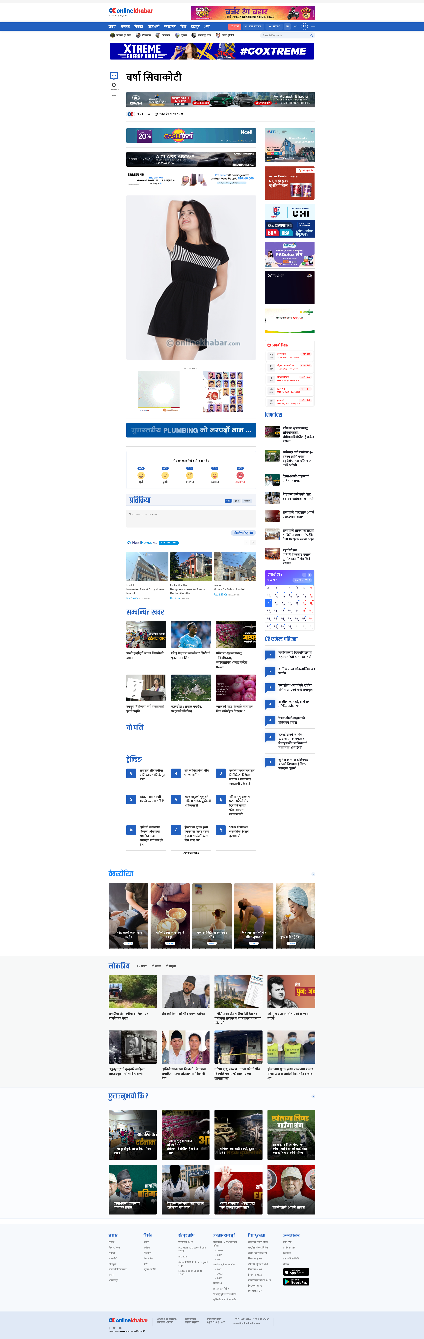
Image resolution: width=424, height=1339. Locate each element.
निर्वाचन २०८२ (255, 1275)
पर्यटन (147, 1248)
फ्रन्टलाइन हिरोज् (221, 1289)
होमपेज (112, 26)
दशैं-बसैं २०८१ (255, 1291)
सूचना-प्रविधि (150, 1269)
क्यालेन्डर (275, 574)
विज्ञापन (287, 1253)
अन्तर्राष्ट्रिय (113, 1280)
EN (287, 26)
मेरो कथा (217, 1283)
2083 (219, 1278)
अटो (146, 1264)
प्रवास (111, 1275)
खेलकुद (195, 26)
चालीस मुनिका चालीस (224, 1265)
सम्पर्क (286, 1264)
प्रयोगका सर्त (289, 1248)
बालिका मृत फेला (123, 35)
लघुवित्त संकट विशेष (258, 1248)
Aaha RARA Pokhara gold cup (193, 1264)
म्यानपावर (166, 35)
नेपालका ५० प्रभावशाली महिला (225, 1244)
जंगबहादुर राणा (204, 35)
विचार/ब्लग (114, 1248)
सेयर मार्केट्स (255, 26)
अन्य (207, 26)
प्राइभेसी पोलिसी (291, 1259)
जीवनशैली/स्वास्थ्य (118, 1269)
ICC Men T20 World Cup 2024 (192, 1249)
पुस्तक (184, 35)
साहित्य (112, 1253)
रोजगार (147, 1253)
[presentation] (246, 542)
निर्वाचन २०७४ (255, 1259)
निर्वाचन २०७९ (255, 1269)
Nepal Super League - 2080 (191, 1272)
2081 (219, 1255)
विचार (183, 26)
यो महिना (171, 966)
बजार (146, 1242)
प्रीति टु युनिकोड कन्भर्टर (224, 1294)
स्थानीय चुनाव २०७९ (258, 1264)
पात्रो (236, 26)
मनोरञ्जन (170, 26)
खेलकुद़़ (112, 1264)
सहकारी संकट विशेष (258, 1242)
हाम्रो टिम (287, 1242)
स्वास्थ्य (276, 26)
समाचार (125, 26)
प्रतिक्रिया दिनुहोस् (243, 532)
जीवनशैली (153, 26)
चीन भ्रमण (146, 35)
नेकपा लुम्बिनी (228, 35)
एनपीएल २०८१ (185, 1242)
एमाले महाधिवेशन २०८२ (259, 1280)
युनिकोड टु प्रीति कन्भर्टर (224, 1300)
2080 (220, 1250)
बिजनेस (138, 26)
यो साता (156, 966)
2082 (220, 1259)
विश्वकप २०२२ (255, 1286)
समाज (111, 1242)
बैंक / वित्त (148, 1259)
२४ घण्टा (142, 966)
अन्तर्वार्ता (113, 1259)
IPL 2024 (183, 1257)
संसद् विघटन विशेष (257, 1253)
